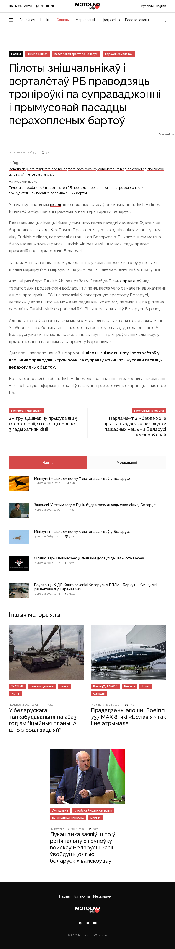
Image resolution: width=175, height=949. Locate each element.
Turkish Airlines (38, 54)
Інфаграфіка (110, 20)
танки (64, 686)
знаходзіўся (46, 229)
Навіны (45, 20)
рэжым (95, 817)
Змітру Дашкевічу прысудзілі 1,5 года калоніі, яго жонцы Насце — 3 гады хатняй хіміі (44, 424)
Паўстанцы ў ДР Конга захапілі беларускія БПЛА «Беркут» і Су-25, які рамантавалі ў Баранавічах (95, 587)
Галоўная (27, 20)
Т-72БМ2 (17, 686)
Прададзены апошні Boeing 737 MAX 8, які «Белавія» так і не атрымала (128, 717)
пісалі (55, 204)
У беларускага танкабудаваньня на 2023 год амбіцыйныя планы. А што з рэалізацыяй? (43, 720)
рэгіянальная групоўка (68, 817)
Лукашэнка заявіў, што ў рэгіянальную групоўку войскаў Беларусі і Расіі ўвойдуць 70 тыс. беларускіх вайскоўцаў (82, 847)
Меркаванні (85, 20)
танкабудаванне (42, 686)
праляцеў (132, 281)
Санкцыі (63, 20)
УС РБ (15, 693)
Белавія (129, 686)
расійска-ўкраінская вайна (93, 810)
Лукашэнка (60, 810)
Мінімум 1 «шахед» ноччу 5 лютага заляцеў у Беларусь (82, 532)
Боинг (146, 686)
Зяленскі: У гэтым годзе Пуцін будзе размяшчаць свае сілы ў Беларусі (95, 505)
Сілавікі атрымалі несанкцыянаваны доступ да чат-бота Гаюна (89, 558)
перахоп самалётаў (118, 54)
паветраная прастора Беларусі (76, 54)
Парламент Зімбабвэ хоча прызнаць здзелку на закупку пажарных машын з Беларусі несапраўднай (134, 427)
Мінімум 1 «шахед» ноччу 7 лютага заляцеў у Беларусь (82, 478)
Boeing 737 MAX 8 (105, 686)
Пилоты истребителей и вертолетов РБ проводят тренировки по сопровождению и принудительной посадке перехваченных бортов (76, 190)
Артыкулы (82, 896)
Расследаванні (137, 20)
